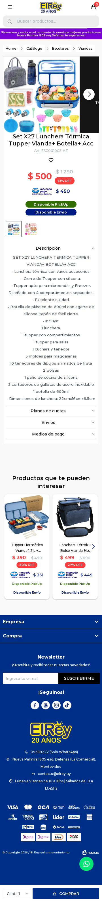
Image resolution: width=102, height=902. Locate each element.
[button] (10, 22)
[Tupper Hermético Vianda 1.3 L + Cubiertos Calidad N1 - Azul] (27, 516)
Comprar (69, 893)
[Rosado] (31, 229)
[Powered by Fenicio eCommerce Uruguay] (90, 852)
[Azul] (13, 229)
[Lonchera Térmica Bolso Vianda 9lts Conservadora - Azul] (75, 516)
